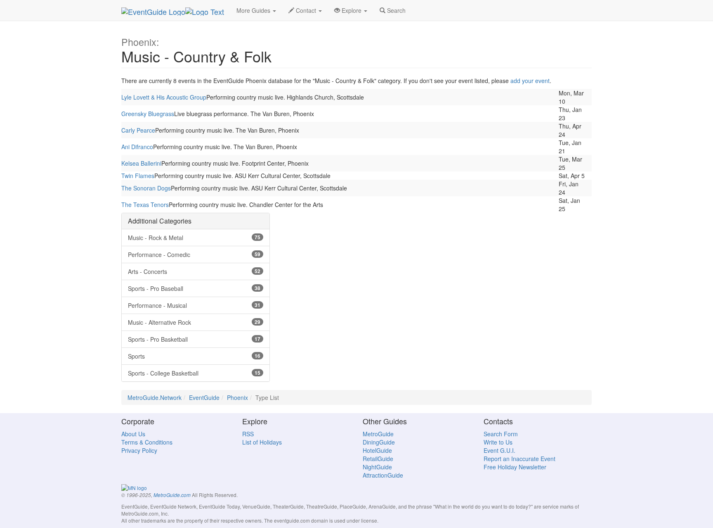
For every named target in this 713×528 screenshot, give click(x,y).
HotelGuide (377, 450)
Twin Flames (137, 175)
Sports (194, 356)
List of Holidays (262, 442)
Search (395, 10)
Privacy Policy (139, 450)
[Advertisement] (356, 270)
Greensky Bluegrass (147, 113)
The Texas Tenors (145, 204)
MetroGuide (378, 434)
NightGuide (377, 467)
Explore (351, 10)
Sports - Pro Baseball (194, 288)
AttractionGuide (383, 475)
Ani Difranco (137, 147)
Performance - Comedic (194, 254)
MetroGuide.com (172, 495)
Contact (306, 10)
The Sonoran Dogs (146, 188)
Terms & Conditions (146, 442)
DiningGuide (379, 442)
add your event (530, 80)
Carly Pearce (138, 130)
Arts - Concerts (194, 271)
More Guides (254, 10)
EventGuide (204, 397)
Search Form (501, 434)
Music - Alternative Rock (194, 322)
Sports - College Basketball (194, 373)
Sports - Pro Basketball (194, 339)
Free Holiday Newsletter (515, 467)
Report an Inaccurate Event (519, 458)
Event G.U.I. (499, 450)
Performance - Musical (194, 305)
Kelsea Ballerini (141, 163)
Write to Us (498, 442)
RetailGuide (378, 458)
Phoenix (237, 397)
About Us (133, 434)
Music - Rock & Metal (194, 237)
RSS (248, 434)
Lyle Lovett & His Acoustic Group (163, 97)
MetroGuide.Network (154, 397)
